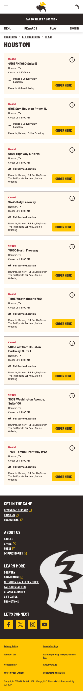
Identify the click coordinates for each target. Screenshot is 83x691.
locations (10, 37)
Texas (48, 37)
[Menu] (6, 7)
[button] (41, 73)
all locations (31, 37)
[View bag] (76, 7)
